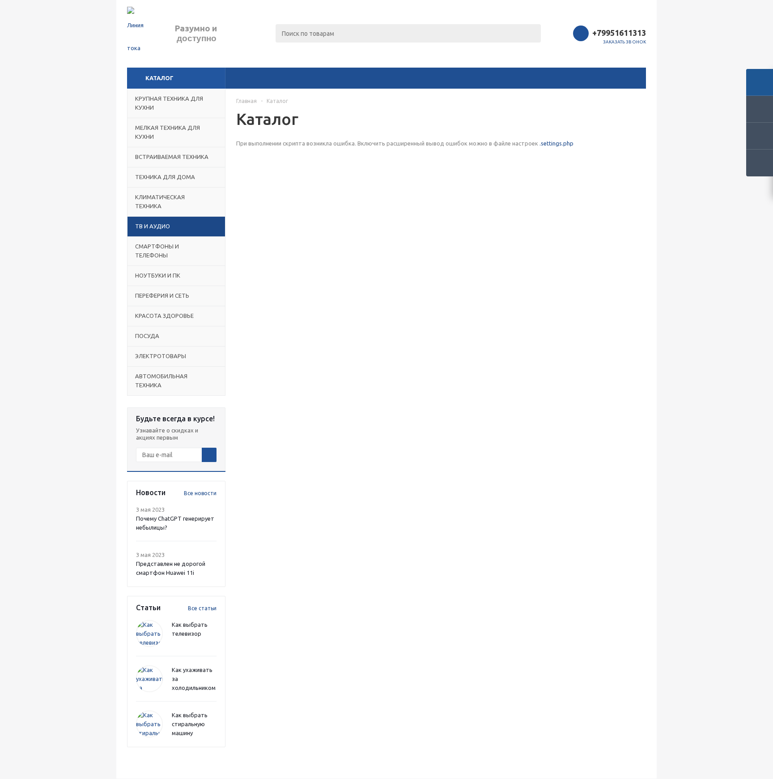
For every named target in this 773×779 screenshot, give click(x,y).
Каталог (159, 78)
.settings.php (556, 143)
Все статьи (202, 608)
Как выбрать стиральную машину (190, 724)
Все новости (200, 493)
